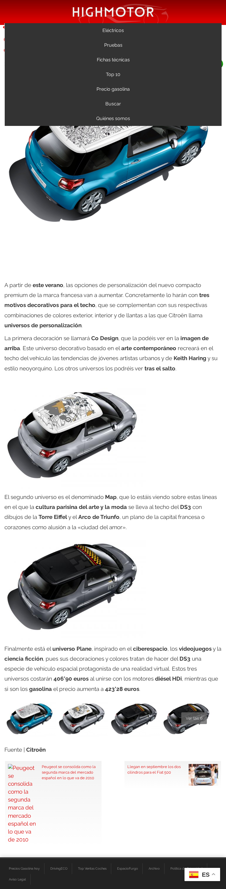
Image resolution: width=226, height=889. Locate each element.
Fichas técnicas (113, 60)
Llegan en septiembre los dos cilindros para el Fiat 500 (154, 769)
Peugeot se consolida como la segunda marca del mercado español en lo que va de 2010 (69, 772)
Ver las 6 (194, 718)
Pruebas (113, 45)
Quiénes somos (113, 118)
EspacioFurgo (127, 868)
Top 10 (113, 74)
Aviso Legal (17, 879)
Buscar (113, 104)
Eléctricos (113, 30)
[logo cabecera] (113, 11)
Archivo (154, 868)
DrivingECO (58, 868)
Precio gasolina (113, 89)
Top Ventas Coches (92, 868)
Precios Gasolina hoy (24, 868)
